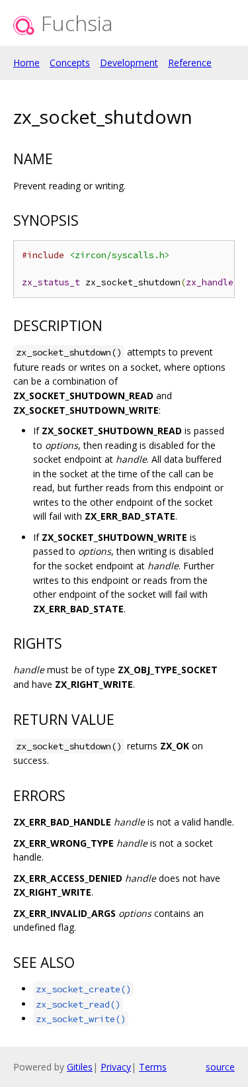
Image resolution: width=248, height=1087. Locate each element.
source (220, 1067)
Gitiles (80, 1067)
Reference (190, 62)
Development (129, 62)
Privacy (116, 1067)
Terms (153, 1067)
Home (26, 62)
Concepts (70, 62)
